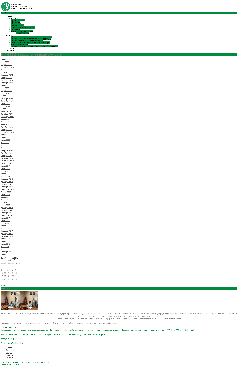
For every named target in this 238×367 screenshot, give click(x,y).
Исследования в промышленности (27, 40)
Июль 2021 (5, 119)
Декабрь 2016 (7, 233)
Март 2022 (5, 106)
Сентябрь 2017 (7, 215)
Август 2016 (6, 239)
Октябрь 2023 (7, 83)
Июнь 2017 (5, 220)
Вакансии (15, 29)
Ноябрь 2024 (6, 77)
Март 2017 (5, 228)
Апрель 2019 (6, 174)
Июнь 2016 (5, 244)
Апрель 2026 (6, 64)
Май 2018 (5, 200)
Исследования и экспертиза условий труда (31, 38)
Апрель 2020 (6, 145)
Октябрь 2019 (7, 158)
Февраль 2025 (7, 75)
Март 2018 (5, 205)
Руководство (17, 25)
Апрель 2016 (6, 249)
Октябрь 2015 (7, 252)
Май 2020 (5, 142)
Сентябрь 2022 (7, 101)
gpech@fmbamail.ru (15, 343)
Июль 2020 (5, 137)
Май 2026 (5, 62)
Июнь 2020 (5, 140)
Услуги (9, 35)
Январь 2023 (6, 96)
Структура (16, 24)
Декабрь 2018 (7, 181)
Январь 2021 (6, 124)
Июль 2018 (5, 194)
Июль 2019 (5, 166)
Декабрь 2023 (7, 80)
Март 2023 (5, 93)
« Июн (3, 285)
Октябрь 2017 (7, 213)
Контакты (10, 50)
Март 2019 (5, 176)
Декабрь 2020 (7, 127)
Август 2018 (6, 192)
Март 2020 (5, 148)
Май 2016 (5, 246)
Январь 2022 (6, 109)
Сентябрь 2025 (7, 67)
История (15, 22)
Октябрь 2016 (7, 236)
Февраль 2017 (7, 231)
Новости (10, 48)
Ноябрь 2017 (6, 210)
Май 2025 (5, 70)
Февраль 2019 (7, 179)
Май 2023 (5, 88)
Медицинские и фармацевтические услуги (30, 42)
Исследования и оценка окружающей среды (31, 37)
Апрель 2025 (6, 72)
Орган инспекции (19, 44)
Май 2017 (5, 223)
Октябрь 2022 (7, 98)
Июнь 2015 (5, 254)
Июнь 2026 (5, 59)
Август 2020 (6, 135)
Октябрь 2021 (7, 114)
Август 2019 (6, 163)
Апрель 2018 (6, 202)
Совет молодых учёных (22, 31)
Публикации (22, 33)
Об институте (12, 18)
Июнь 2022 (5, 103)
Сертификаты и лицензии (23, 27)
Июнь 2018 (5, 197)
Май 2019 (5, 171)
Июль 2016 (5, 241)
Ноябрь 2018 (6, 184)
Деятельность (18, 20)
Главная (9, 16)
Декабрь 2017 (7, 207)
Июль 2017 (5, 218)
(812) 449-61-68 (16, 339)
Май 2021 (5, 122)
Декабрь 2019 (7, 153)
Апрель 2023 (6, 90)
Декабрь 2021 (7, 111)
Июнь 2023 (5, 85)
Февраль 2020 (7, 150)
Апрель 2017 (6, 226)
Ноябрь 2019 (6, 155)
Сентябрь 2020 (7, 132)
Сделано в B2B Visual (10, 365)
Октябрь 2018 (7, 187)
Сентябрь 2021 (7, 116)
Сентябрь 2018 (7, 189)
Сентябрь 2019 (7, 161)
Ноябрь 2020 (6, 129)
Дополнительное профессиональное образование (34, 46)
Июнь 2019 (5, 168)
